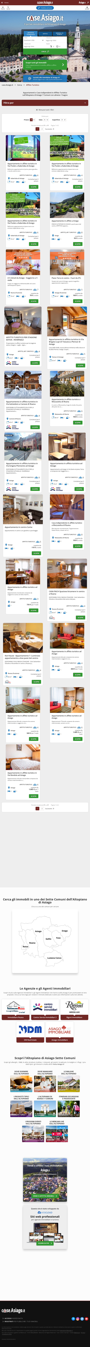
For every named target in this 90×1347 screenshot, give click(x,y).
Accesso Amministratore (8, 1339)
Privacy (83, 1332)
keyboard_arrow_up (31, 119)
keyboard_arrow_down (34, 119)
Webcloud (77, 1332)
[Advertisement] (45, 831)
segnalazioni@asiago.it (66, 1330)
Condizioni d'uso (7, 1334)
